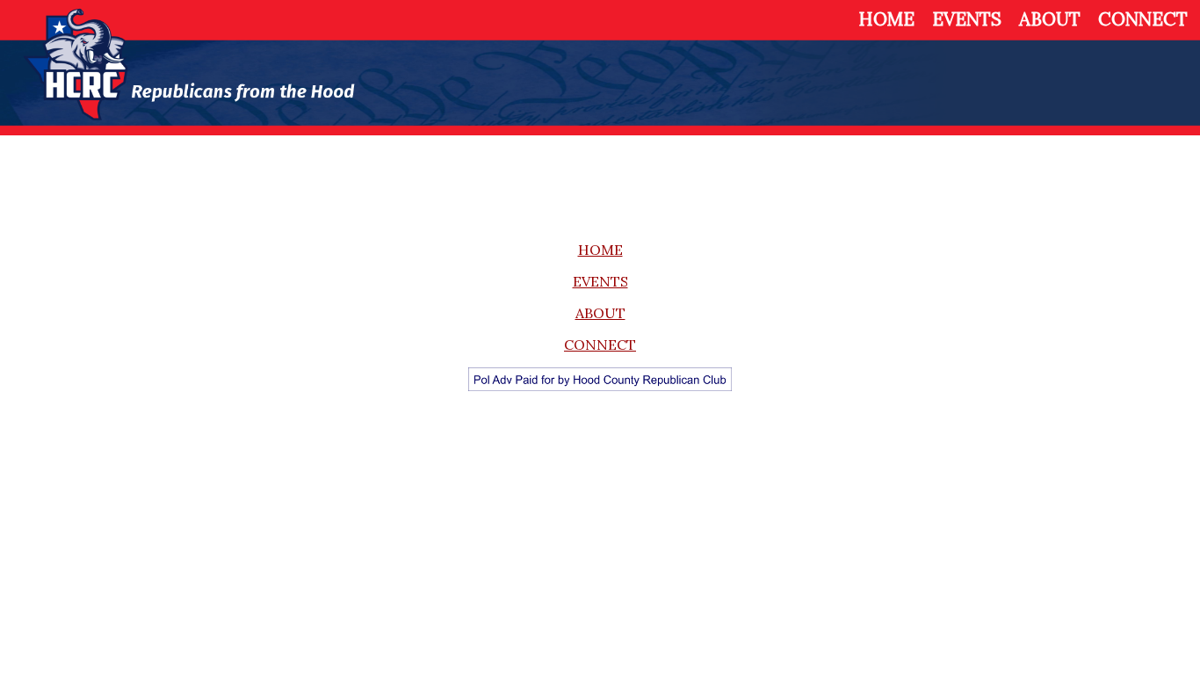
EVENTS (966, 19)
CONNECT (1143, 19)
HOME (886, 19)
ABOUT (1050, 19)
